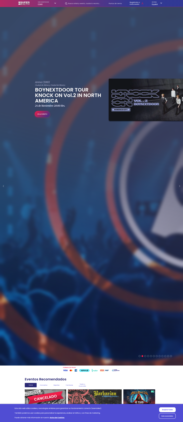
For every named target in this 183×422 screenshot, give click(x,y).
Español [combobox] (155, 4)
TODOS (30, 385)
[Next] (179, 186)
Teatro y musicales (82, 385)
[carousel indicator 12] (171, 356)
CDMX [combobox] (40, 4)
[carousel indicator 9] (162, 356)
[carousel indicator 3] (145, 356)
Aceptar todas (167, 410)
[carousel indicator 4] (148, 356)
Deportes (57, 385)
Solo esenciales (167, 416)
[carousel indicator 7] (157, 356)
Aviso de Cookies (57, 418)
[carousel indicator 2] (142, 356)
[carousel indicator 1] (139, 356)
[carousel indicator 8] (159, 356)
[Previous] (3, 186)
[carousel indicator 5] (151, 356)
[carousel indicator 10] (165, 356)
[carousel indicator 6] (154, 356)
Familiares (69, 385)
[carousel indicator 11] (168, 356)
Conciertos (43, 385)
